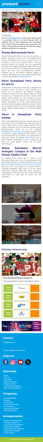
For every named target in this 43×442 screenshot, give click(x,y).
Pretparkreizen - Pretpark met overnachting (17, 10)
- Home (5, 376)
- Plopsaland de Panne (11, 408)
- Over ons (6, 378)
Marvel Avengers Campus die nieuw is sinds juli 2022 (21, 164)
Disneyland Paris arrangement (13, 131)
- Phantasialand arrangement (13, 429)
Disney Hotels (30, 138)
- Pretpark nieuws (9, 384)
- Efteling (6, 400)
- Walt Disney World (10, 410)
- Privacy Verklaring (10, 382)
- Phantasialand (8, 406)
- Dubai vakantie (9, 433)
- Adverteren (7, 380)
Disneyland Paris (14, 38)
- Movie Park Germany (11, 404)
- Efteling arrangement (11, 423)
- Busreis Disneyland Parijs (12, 420)
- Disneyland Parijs (9, 398)
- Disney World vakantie (11, 431)
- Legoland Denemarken (11, 427)
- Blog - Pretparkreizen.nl (12, 388)
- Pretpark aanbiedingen (11, 386)
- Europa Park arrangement (13, 425)
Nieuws (38, 10)
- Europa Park (8, 402)
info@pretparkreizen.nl (16, 350)
